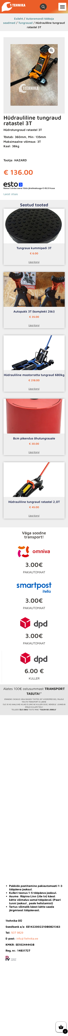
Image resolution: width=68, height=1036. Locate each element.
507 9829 (17, 932)
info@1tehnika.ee (27, 938)
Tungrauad (25, 22)
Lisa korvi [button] (34, 262)
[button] (62, 7)
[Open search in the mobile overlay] (43, 6)
